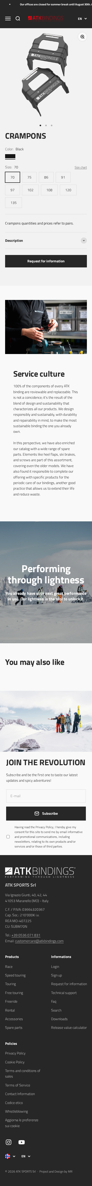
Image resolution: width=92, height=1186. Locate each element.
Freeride (11, 1001)
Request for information (46, 261)
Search (56, 1010)
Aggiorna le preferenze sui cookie (21, 1122)
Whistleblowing (16, 1111)
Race (9, 966)
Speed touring (15, 975)
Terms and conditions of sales (22, 1073)
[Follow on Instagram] (8, 1142)
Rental (10, 1010)
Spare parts (13, 1027)
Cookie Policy (15, 1062)
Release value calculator (69, 1027)
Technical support (64, 992)
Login (55, 966)
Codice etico (14, 1102)
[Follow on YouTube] (21, 1142)
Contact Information (20, 1093)
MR (70, 1171)
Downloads (59, 1018)
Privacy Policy (15, 1053)
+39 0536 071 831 (26, 935)
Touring (10, 983)
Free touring (14, 992)
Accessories (14, 1018)
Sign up (56, 975)
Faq (53, 1001)
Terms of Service (17, 1085)
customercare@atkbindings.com (39, 940)
